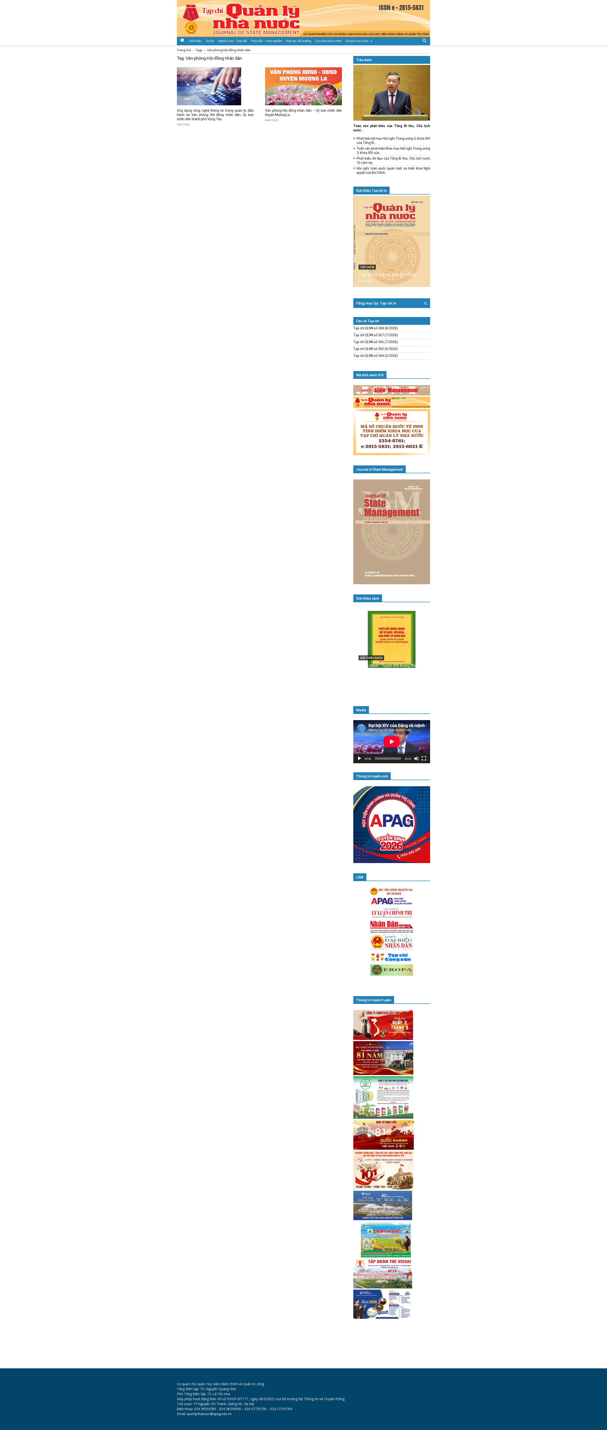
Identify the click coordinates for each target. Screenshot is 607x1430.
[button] (424, 40)
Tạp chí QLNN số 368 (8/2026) (387, 274)
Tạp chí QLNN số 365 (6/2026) (375, 349)
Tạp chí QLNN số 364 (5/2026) (375, 356)
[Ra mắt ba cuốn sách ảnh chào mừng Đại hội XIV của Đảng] (391, 649)
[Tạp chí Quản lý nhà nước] (303, 18)
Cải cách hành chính (328, 41)
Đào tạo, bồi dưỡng (298, 41)
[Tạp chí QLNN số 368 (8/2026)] (391, 241)
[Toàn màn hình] (424, 758)
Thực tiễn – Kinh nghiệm (266, 41)
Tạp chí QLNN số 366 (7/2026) (375, 342)
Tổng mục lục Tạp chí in (376, 303)
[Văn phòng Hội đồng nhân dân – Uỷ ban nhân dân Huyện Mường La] (303, 86)
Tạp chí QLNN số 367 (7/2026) (375, 335)
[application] (391, 741)
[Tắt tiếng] (416, 758)
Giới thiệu (195, 41)
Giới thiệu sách (367, 598)
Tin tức (210, 41)
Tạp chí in (367, 267)
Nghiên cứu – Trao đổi (232, 41)
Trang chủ (184, 50)
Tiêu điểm (364, 60)
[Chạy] (359, 758)
